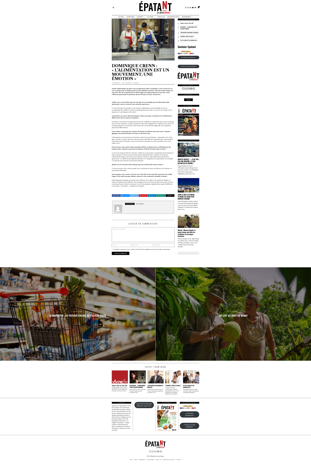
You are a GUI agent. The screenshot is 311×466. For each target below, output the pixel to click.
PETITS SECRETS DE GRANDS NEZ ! (188, 40)
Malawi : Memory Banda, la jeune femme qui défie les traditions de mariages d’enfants (187, 233)
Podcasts (161, 17)
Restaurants (128, 82)
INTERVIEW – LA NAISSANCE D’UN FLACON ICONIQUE (188, 28)
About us (158, 459)
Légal (131, 459)
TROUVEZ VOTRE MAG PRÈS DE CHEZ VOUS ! (144, 405)
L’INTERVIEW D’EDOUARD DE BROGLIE (189, 33)
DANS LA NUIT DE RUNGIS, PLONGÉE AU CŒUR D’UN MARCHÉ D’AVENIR (186, 196)
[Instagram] (188, 8)
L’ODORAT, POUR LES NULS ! (187, 36)
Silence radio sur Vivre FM (186, 23)
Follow (188, 100)
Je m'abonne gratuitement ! (188, 57)
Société (140, 17)
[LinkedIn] (190, 8)
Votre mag (130, 17)
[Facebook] (186, 8)
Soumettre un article (168, 459)
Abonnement (186, 17)
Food (123, 82)
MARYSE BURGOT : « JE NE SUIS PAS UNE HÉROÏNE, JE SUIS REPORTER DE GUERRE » (188, 161)
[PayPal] (195, 8)
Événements (142, 459)
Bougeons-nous (173, 17)
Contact (178, 459)
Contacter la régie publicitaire (188, 66)
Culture (150, 17)
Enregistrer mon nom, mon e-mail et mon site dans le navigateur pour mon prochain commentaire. (142, 249)
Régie (136, 459)
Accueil (121, 17)
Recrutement (151, 459)
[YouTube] (193, 8)
